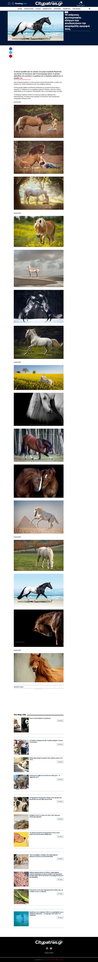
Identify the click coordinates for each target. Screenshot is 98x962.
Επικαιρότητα (47, 9)
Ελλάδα (38, 9)
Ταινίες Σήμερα (49, 953)
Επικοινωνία (76, 9)
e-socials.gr (61, 959)
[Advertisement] (39, 700)
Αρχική (20, 9)
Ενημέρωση (67, 9)
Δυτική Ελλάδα (29, 9)
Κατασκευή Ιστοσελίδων (50, 959)
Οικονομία (57, 9)
